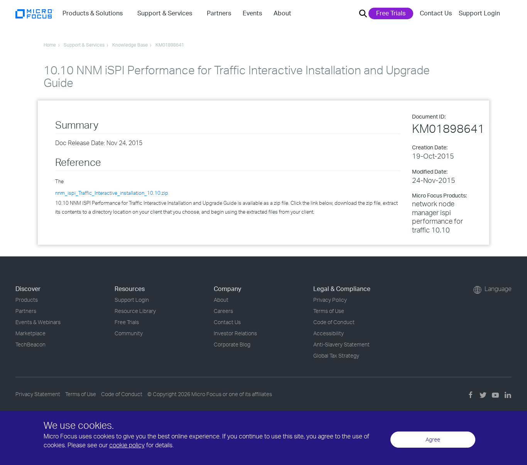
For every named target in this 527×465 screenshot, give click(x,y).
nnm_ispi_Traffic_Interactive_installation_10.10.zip (111, 193)
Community (129, 333)
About (221, 299)
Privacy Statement (37, 394)
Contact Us (436, 13)
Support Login (479, 13)
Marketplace (30, 333)
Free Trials (390, 13)
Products (26, 299)
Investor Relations (235, 333)
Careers (223, 311)
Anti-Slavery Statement (341, 344)
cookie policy (127, 445)
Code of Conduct (334, 322)
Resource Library (135, 311)
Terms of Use (328, 311)
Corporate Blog (232, 344)
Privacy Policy (330, 299)
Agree (433, 439)
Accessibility (328, 333)
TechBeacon (30, 344)
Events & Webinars (38, 322)
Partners (25, 311)
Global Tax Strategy (336, 355)
